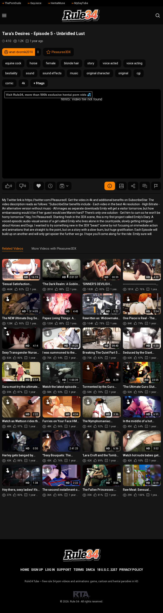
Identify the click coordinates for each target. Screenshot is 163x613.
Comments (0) (144, 186)
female (51, 63)
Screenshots (121, 186)
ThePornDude (13, 3)
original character (98, 73)
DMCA (90, 569)
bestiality (11, 73)
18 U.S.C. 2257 (107, 569)
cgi (139, 73)
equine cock (13, 63)
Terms (78, 569)
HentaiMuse (58, 3)
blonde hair (71, 63)
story (90, 63)
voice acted (110, 63)
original (123, 73)
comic (9, 83)
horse (33, 63)
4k (23, 83)
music (74, 73)
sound (30, 73)
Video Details (109, 186)
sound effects (52, 73)
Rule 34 (74, 601)
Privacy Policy (131, 569)
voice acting (134, 63)
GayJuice (35, 3)
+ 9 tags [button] (39, 83)
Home (24, 569)
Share (133, 186)
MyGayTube (81, 3)
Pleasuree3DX (61, 52)
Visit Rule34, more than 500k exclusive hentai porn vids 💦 (48, 94)
